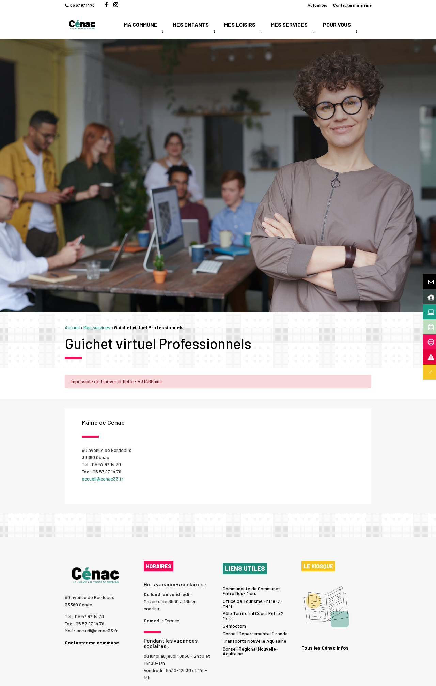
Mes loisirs (239, 24)
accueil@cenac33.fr (102, 479)
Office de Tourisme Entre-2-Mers (253, 603)
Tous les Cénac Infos (325, 648)
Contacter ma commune (92, 643)
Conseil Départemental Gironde (255, 633)
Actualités (317, 5)
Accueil (72, 327)
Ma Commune (140, 24)
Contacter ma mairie (352, 5)
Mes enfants (191, 24)
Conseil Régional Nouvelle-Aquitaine (250, 651)
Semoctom (234, 626)
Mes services (289, 24)
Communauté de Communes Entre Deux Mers (252, 590)
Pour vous (337, 24)
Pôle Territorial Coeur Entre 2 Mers (253, 615)
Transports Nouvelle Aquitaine (254, 641)
